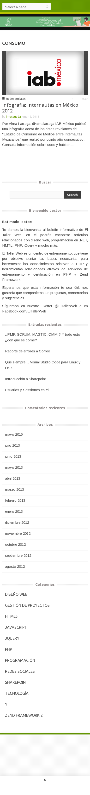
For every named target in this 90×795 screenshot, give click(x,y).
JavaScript (16, 627)
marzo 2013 (14, 489)
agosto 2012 (15, 566)
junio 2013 (13, 456)
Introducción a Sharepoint (25, 379)
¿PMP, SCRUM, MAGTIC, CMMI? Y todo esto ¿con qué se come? (42, 337)
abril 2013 (12, 478)
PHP (8, 649)
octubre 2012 (15, 544)
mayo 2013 (14, 467)
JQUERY (12, 638)
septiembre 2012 (18, 555)
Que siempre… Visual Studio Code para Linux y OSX (43, 365)
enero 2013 (14, 511)
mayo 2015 (14, 434)
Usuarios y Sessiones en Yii (27, 390)
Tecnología (17, 693)
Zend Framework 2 (24, 715)
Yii (7, 704)
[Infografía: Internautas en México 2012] (45, 72)
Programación (20, 660)
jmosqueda (13, 116)
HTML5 (11, 616)
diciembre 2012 (17, 522)
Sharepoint (16, 682)
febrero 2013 (15, 500)
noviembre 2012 (17, 533)
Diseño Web (16, 594)
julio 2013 (12, 445)
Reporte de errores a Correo (27, 351)
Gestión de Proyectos (27, 605)
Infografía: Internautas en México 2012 (40, 108)
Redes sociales (15, 98)
